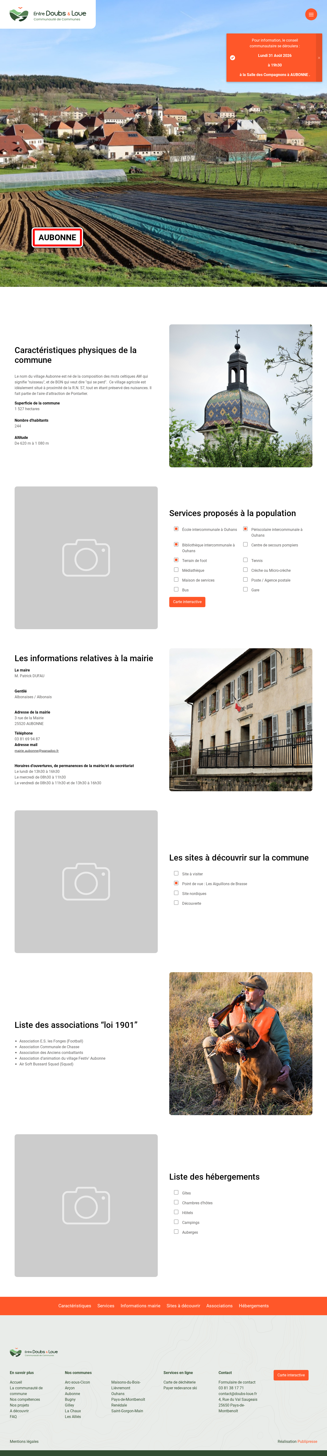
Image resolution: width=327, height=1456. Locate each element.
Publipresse (307, 1441)
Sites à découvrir (183, 1306)
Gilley (69, 1405)
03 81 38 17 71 (231, 1388)
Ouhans (117, 1393)
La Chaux (73, 1411)
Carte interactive (291, 1375)
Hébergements (254, 1306)
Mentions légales (24, 1441)
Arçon (70, 1388)
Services (105, 1306)
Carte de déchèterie (180, 1382)
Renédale (119, 1405)
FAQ (13, 1416)
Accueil (16, 1382)
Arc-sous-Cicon (77, 1382)
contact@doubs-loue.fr (238, 1393)
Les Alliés (73, 1416)
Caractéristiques (74, 1306)
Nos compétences (25, 1399)
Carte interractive (187, 602)
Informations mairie (140, 1306)
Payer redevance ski (180, 1388)
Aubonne (72, 1393)
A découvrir (19, 1411)
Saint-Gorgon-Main (127, 1411)
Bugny (70, 1399)
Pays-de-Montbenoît (128, 1399)
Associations (219, 1306)
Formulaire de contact (237, 1382)
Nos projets (19, 1405)
